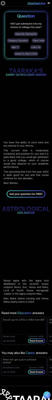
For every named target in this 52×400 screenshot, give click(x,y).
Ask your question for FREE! (26, 193)
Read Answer (36, 340)
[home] (3, 3)
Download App (36, 3)
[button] (49, 3)
